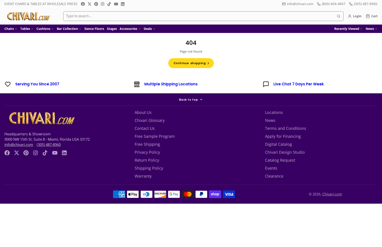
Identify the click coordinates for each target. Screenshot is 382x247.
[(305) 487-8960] (363, 3)
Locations (274, 112)
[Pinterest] (96, 4)
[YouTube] (116, 4)
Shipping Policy (149, 168)
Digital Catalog (278, 144)
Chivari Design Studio (285, 152)
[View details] (41, 118)
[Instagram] (103, 4)
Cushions (43, 29)
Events (271, 168)
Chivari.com (332, 194)
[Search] (338, 16)
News (370, 29)
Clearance (274, 176)
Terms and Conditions (285, 128)
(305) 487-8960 (49, 144)
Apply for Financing (283, 136)
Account (354, 16)
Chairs (9, 29)
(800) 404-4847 (334, 4)
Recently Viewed (346, 29)
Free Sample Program (155, 136)
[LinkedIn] (123, 4)
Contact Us (145, 128)
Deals (148, 29)
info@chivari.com (300, 4)
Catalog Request (280, 160)
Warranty (143, 176)
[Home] (28, 16)
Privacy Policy (147, 152)
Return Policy (147, 160)
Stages (112, 29)
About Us (143, 112)
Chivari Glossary (150, 120)
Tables (25, 29)
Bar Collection (67, 29)
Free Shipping (147, 144)
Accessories (128, 29)
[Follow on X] (90, 4)
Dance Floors (94, 29)
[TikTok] (109, 4)
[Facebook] (83, 4)
